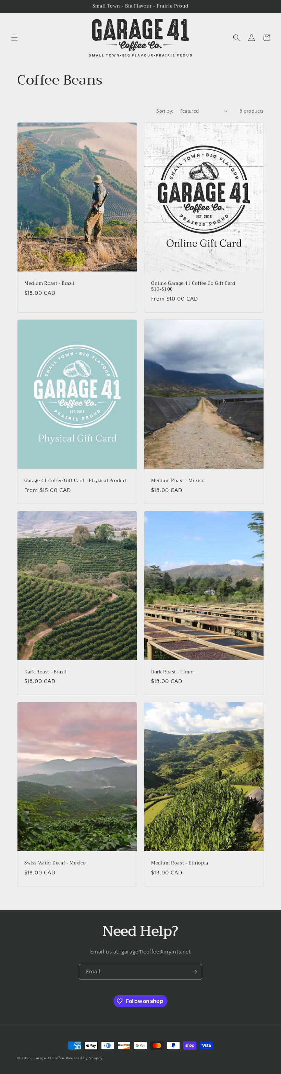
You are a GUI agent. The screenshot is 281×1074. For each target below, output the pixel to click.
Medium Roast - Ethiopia (179, 863)
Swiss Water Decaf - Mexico (55, 863)
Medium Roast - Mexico (178, 481)
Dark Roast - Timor (172, 672)
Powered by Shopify (84, 1058)
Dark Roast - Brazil (45, 672)
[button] (14, 37)
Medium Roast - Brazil (49, 284)
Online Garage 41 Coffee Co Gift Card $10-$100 (193, 286)
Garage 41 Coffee (49, 1058)
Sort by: (164, 111)
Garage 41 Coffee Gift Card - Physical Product (75, 481)
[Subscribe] (194, 972)
